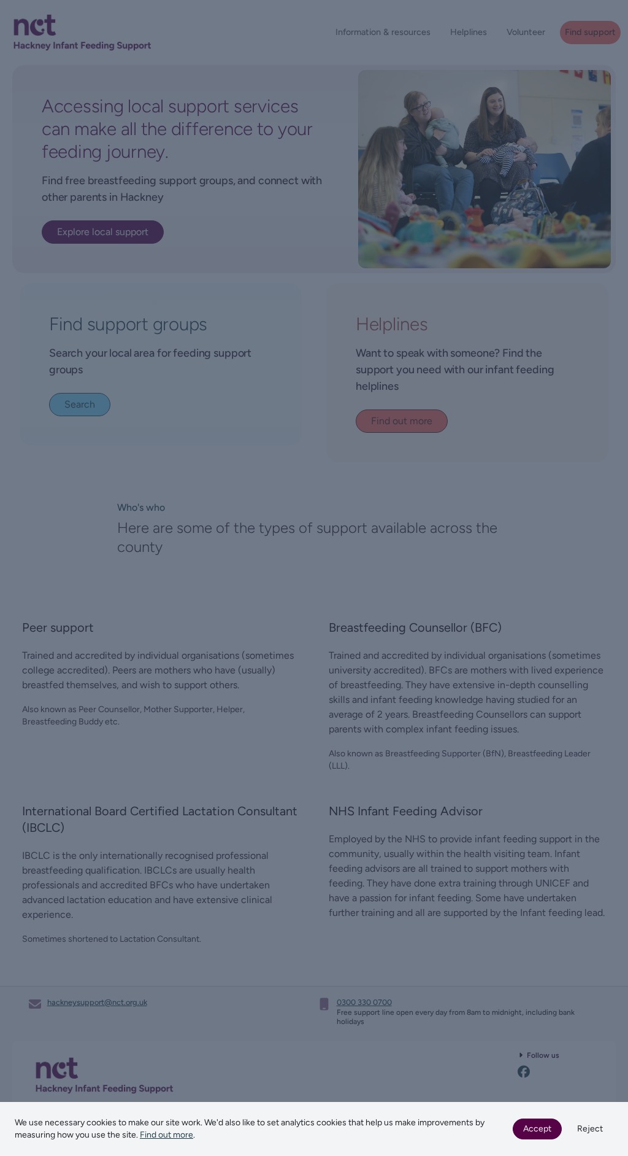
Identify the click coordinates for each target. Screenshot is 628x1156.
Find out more (166, 1135)
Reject (590, 1128)
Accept (537, 1128)
